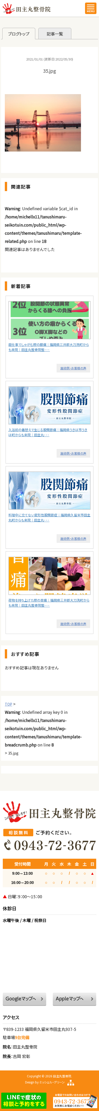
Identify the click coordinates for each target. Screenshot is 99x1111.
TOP (8, 704)
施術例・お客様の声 (73, 368)
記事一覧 (55, 34)
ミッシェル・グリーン (52, 1082)
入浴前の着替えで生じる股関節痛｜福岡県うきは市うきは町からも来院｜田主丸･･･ (47, 432)
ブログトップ (18, 34)
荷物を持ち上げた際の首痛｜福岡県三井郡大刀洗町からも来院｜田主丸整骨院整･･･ (48, 603)
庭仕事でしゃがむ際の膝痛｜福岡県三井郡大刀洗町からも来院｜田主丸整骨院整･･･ (48, 347)
